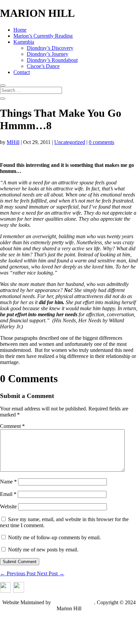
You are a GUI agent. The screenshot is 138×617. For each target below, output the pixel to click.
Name (8, 481)
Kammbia (23, 42)
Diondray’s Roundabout (52, 60)
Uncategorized (69, 142)
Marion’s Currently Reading (43, 36)
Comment (12, 426)
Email (8, 494)
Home (19, 30)
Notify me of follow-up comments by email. (54, 537)
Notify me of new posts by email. (43, 549)
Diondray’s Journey (47, 54)
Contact (21, 72)
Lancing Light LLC (73, 602)
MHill (13, 142)
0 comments (101, 142)
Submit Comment (20, 561)
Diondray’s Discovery (50, 48)
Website (8, 506)
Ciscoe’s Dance (43, 66)
